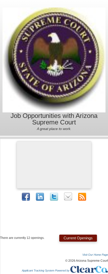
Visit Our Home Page (95, 254)
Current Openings (78, 238)
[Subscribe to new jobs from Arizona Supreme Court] (82, 197)
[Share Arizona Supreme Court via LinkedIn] (40, 196)
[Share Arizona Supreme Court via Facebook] (25, 197)
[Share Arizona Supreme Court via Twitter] (54, 197)
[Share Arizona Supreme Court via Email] (68, 196)
